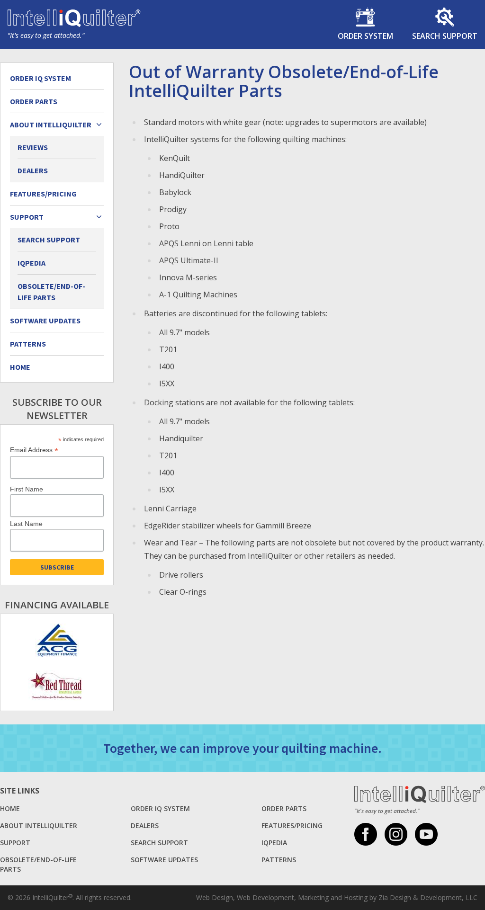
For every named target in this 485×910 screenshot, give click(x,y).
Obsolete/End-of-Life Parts (51, 291)
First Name (26, 489)
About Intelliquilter (38, 825)
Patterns (28, 343)
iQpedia (31, 263)
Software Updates (45, 320)
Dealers (33, 170)
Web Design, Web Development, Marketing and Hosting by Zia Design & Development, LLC (336, 897)
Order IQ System (40, 78)
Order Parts (33, 101)
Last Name (26, 523)
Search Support (49, 239)
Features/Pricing (43, 193)
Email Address (34, 450)
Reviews (33, 147)
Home (20, 367)
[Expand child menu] (99, 124)
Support (15, 842)
